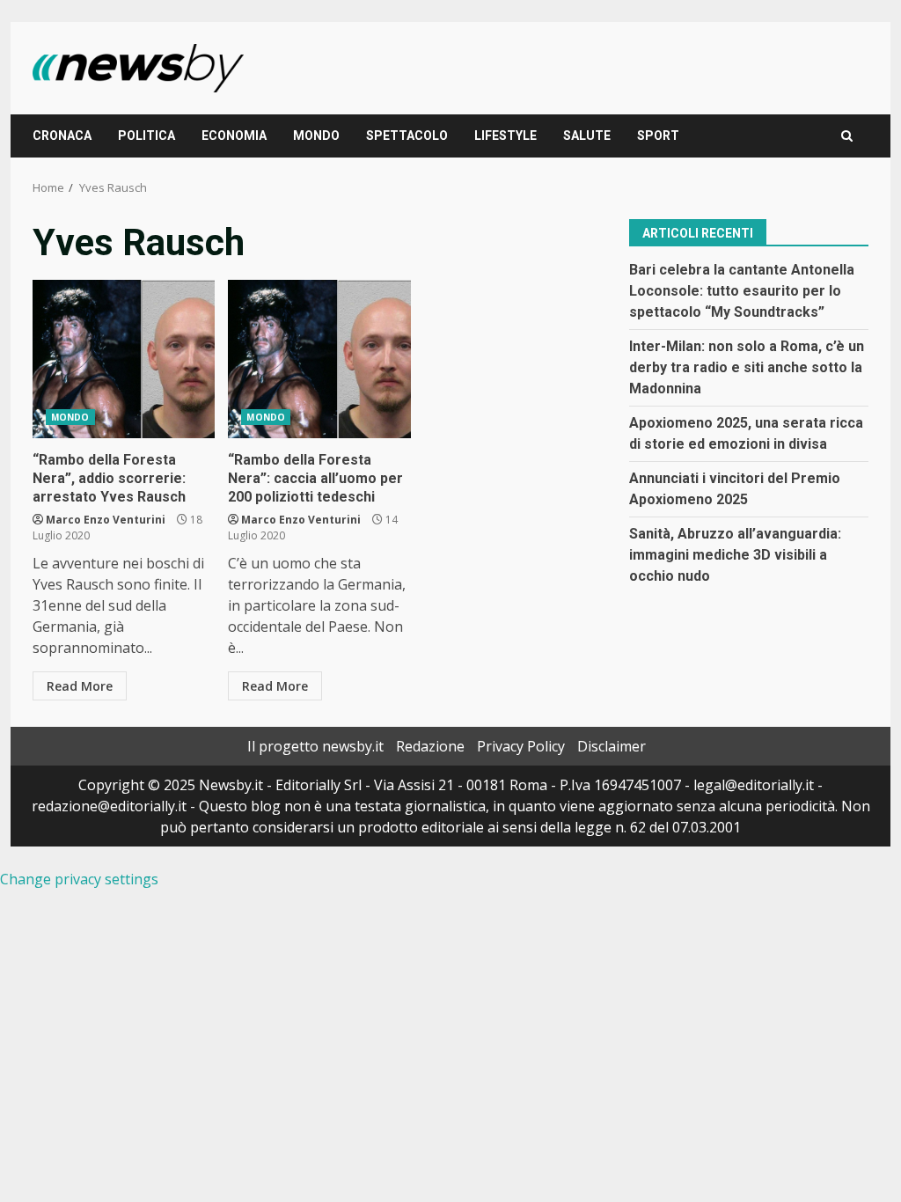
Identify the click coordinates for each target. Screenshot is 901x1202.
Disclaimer (611, 746)
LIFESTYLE (505, 135)
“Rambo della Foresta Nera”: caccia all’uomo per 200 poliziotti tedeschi (319, 359)
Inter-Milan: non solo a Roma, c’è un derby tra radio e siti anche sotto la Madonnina (746, 367)
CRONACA (62, 135)
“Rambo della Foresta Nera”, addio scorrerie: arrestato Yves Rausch (124, 359)
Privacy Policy (521, 746)
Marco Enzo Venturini (105, 519)
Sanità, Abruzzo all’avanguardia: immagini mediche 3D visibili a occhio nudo (735, 554)
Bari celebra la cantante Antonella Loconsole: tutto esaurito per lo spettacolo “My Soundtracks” (741, 290)
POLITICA (146, 135)
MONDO (316, 135)
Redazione (430, 746)
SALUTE (587, 135)
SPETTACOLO (407, 135)
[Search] (847, 136)
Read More (80, 686)
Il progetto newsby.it (315, 746)
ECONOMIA (234, 135)
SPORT (658, 135)
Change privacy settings (79, 879)
